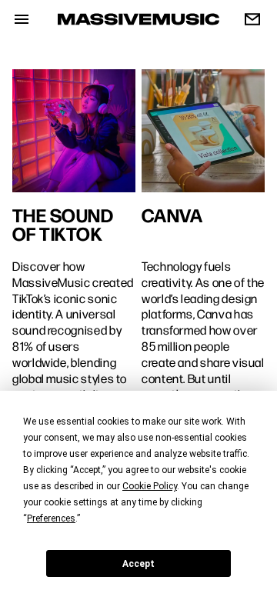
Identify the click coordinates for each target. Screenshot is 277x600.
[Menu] (15, 19)
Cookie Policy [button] (149, 486)
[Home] (138, 20)
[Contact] (246, 19)
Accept (138, 563)
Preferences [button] (51, 518)
